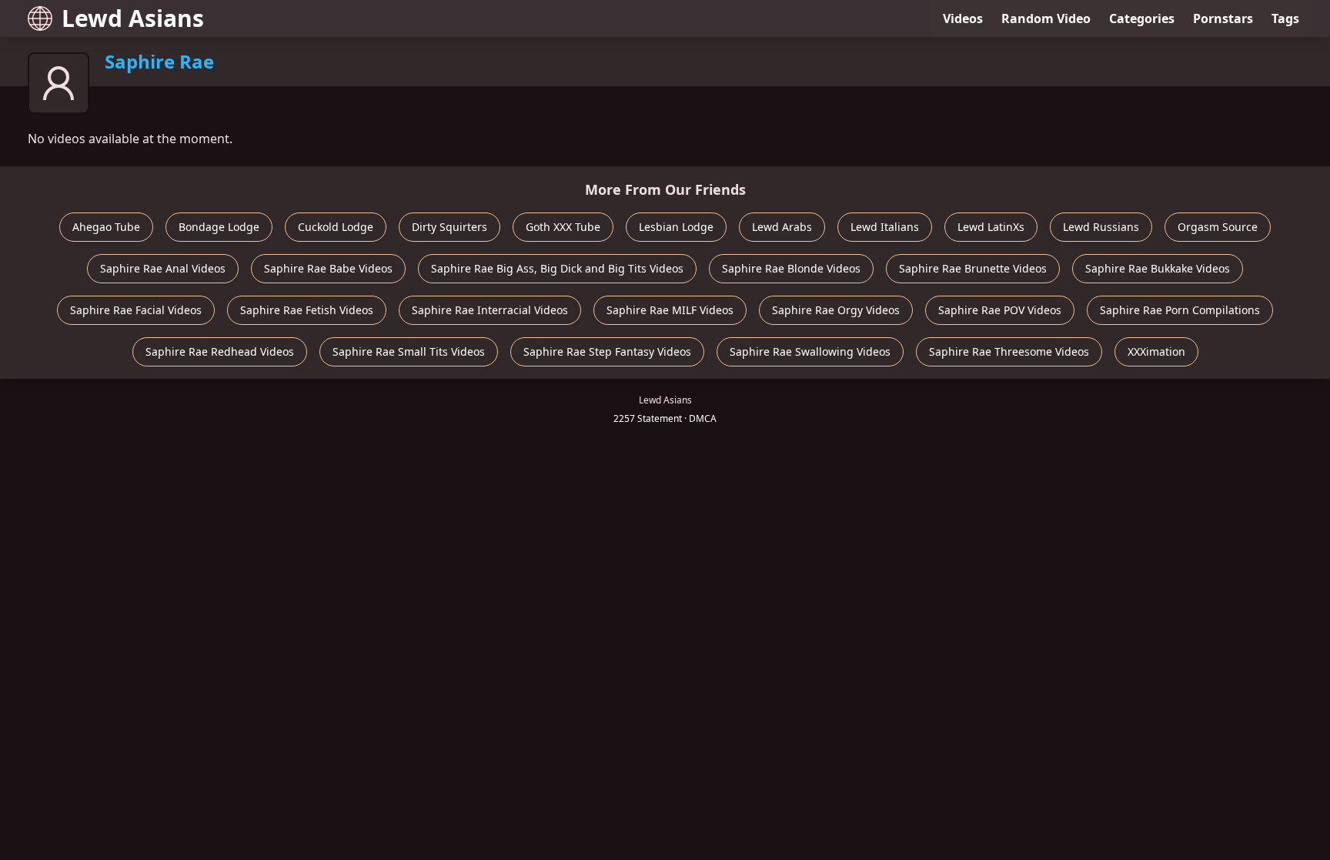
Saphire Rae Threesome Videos (1009, 351)
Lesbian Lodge (676, 226)
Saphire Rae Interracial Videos (490, 310)
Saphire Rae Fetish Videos (306, 310)
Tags (1285, 18)
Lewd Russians (1101, 226)
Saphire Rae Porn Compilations (1180, 310)
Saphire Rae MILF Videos (670, 310)
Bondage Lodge (219, 226)
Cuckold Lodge (335, 226)
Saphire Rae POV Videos (999, 310)
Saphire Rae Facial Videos (136, 310)
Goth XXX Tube (563, 226)
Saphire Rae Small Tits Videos (408, 351)
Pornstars (1223, 18)
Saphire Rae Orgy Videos (836, 310)
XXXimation (1156, 351)
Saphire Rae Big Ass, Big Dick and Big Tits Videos (557, 268)
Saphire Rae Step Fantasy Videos (607, 351)
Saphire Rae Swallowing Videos (810, 351)
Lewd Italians (884, 226)
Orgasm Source (1218, 226)
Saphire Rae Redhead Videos (219, 351)
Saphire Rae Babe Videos (328, 268)
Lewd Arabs (782, 226)
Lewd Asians (133, 18)
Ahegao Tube (106, 226)
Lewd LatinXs (990, 226)
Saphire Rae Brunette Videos (973, 268)
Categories (1142, 18)
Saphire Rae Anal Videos (163, 268)
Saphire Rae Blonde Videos (791, 268)
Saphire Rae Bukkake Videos (1157, 268)
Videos (963, 18)
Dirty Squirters (449, 226)
